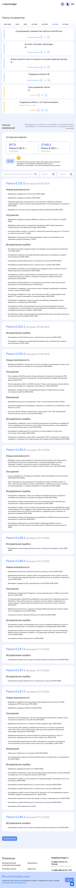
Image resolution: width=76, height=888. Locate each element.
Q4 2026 (66, 24)
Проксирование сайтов (39, 87)
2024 (17, 24)
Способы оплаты (9, 869)
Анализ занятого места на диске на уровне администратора (39, 59)
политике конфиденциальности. (14, 882)
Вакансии (32, 869)
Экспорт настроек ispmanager (39, 44)
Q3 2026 (55, 24)
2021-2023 (7, 24)
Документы (32, 863)
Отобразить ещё (9, 839)
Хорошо (69, 880)
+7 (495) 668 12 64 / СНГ (61, 870)
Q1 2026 (34, 24)
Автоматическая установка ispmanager (11, 864)
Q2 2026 (45, 24)
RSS (11, 161)
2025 (25, 24)
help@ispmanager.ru (59, 858)
